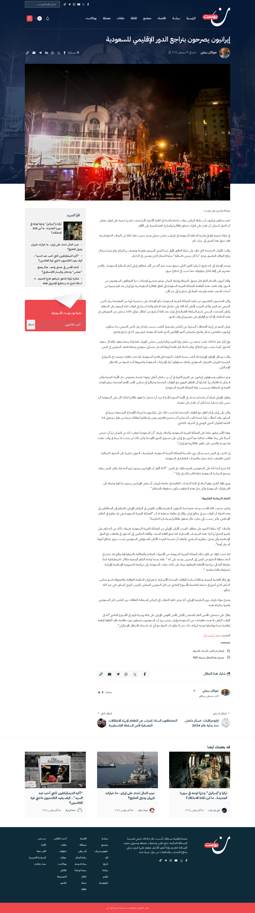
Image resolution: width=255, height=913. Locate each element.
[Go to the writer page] (225, 692)
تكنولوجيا (103, 883)
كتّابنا (43, 845)
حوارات (63, 857)
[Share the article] (65, 52)
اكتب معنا (41, 851)
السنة (205, 651)
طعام (83, 876)
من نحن (42, 838)
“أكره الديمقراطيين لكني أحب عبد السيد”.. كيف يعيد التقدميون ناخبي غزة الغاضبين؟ (56, 797)
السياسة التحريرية (37, 857)
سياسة (176, 18)
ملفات (120, 18)
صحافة (83, 845)
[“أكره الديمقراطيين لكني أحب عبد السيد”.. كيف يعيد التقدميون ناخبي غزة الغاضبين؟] (55, 770)
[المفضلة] (29, 18)
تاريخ (105, 864)
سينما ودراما (80, 870)
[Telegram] (69, 4)
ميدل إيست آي (211, 635)
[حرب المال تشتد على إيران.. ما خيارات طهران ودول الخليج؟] (127, 770)
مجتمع (147, 18)
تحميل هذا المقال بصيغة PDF (208, 658)
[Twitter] (83, 4)
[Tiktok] (64, 4)
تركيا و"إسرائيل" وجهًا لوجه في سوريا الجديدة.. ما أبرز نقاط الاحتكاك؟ (46, 228)
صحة (83, 883)
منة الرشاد (70, 810)
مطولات (63, 851)
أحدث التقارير (60, 838)
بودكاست (91, 18)
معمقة (107, 18)
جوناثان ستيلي (208, 52)
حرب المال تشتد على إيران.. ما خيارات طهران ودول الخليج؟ (130, 795)
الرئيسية (191, 18)
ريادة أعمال (80, 857)
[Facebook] (88, 4)
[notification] (47, 18)
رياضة (105, 870)
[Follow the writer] (194, 691)
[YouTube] (78, 4)
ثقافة (134, 18)
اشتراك (31, 324)
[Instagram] (74, 4)
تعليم (105, 876)
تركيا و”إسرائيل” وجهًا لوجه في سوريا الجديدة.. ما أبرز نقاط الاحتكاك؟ (203, 795)
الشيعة (196, 651)
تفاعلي (63, 870)
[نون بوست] (216, 18)
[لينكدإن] (99, 692)
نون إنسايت (214, 810)
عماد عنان (143, 810)
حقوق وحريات (101, 851)
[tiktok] (160, 860)
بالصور (63, 883)
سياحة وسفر (80, 864)
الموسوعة (62, 876)
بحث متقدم (40, 864)
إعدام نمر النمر (216, 651)
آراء (106, 857)
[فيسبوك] (102, 692)
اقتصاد (162, 18)
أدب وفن (82, 851)
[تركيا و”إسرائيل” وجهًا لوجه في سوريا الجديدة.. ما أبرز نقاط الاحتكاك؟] (199, 770)
